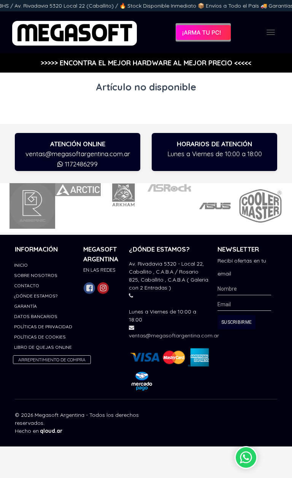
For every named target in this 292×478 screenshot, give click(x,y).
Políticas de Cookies (40, 337)
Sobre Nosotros (35, 275)
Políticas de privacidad (43, 326)
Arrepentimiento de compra (52, 359)
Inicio (21, 265)
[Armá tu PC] (203, 32)
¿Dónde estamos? (35, 296)
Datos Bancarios (35, 316)
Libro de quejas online (43, 347)
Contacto (26, 285)
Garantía (25, 306)
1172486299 (80, 164)
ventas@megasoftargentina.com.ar (77, 154)
